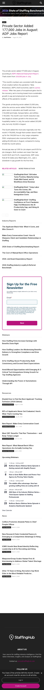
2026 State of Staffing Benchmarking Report (20, 247)
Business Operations (8, 451)
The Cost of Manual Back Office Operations (20, 253)
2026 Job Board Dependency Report (17, 259)
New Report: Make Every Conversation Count (20, 423)
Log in (21, 680)
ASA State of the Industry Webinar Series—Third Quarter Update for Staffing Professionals (24, 494)
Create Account (20, 686)
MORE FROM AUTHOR (27, 169)
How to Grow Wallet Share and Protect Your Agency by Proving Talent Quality (24, 475)
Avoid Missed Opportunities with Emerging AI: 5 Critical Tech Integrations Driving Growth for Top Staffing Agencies (21, 372)
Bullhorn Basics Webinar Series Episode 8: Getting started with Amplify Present (24, 467)
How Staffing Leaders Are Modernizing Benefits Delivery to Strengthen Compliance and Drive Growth (21, 352)
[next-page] (7, 215)
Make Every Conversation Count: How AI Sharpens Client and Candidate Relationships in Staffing (21, 238)
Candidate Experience (8, 417)
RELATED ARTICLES (9, 169)
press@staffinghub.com (26, 661)
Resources (6, 393)
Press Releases (6, 527)
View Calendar (7, 510)
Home (4, 19)
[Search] (41, 3)
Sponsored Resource (8, 404)
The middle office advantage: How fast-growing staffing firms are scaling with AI (24, 484)
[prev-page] (3, 215)
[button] (3, 3)
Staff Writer (7, 37)
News (9, 19)
